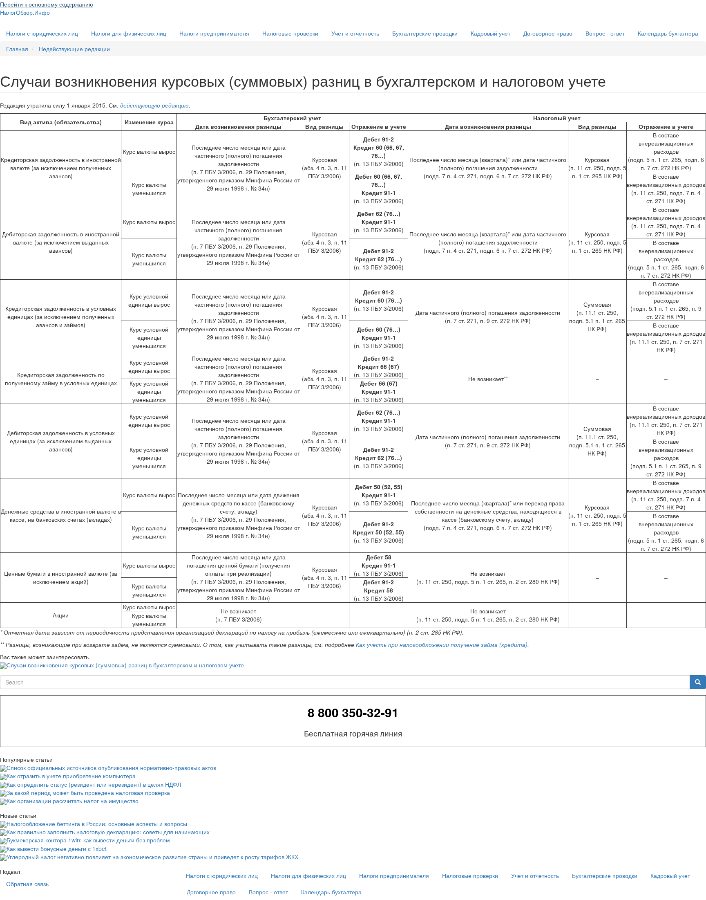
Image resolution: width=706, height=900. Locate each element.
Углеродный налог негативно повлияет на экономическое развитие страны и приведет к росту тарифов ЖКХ (152, 857)
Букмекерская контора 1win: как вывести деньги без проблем (88, 840)
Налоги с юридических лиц (42, 33)
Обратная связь (27, 884)
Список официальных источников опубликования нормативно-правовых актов (111, 767)
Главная (17, 49)
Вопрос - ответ (605, 33)
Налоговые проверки (290, 33)
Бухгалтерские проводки (425, 33)
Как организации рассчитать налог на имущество (73, 801)
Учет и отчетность (355, 33)
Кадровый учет (490, 33)
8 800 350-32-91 (353, 712)
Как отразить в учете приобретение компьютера (71, 776)
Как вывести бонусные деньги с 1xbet (57, 848)
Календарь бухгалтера (668, 33)
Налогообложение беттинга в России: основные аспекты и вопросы (97, 823)
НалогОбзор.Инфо (25, 12)
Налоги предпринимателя (214, 33)
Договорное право (547, 33)
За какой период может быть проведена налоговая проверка (88, 792)
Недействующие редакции (74, 49)
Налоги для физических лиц (128, 33)
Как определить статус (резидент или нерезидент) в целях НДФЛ (94, 784)
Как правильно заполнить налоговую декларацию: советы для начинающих (108, 832)
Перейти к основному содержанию (46, 4)
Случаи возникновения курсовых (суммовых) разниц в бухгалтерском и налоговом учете (125, 665)
